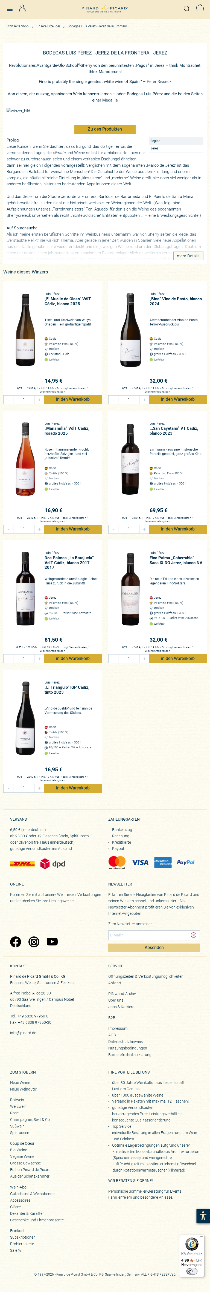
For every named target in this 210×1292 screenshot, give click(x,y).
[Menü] (201, 1238)
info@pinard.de (23, 1033)
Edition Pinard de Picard (30, 1169)
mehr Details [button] (188, 255)
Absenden (154, 947)
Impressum (117, 1028)
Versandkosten (77, 388)
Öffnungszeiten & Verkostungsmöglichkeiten (145, 976)
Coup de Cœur (22, 1143)
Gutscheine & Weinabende (32, 1194)
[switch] (191, 1271)
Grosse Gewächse (25, 1163)
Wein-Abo (18, 1187)
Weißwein (18, 1106)
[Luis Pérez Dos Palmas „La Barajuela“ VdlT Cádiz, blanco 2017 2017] (25, 597)
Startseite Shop (18, 26)
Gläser (15, 1207)
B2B (111, 1018)
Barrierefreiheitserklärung (129, 1054)
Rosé (14, 1113)
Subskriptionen (23, 1237)
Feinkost (17, 1230)
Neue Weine (20, 1082)
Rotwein (17, 1100)
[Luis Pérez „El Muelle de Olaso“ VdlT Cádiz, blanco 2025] (25, 338)
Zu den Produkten (105, 129)
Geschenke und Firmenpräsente (37, 1220)
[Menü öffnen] (12, 7)
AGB (112, 1035)
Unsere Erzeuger (48, 26)
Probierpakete (22, 1244)
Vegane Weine (22, 1156)
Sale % (15, 1250)
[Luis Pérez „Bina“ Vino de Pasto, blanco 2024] (130, 338)
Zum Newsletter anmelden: (130, 924)
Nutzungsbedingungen (127, 1048)
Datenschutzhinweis (125, 1041)
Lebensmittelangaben (52, 391)
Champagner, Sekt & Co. (30, 1119)
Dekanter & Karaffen (27, 1213)
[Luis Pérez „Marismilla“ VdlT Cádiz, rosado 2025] (25, 468)
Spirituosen (19, 1132)
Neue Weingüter (23, 1089)
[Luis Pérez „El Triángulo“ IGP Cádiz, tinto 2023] (25, 727)
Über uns (115, 1000)
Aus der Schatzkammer (29, 1176)
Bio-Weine (18, 1150)
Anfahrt (114, 983)
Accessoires (20, 1200)
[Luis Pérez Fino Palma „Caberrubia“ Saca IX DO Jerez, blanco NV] (130, 597)
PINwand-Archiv (122, 993)
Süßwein (17, 1126)
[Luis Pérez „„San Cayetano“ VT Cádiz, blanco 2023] (130, 468)
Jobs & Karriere (121, 1007)
